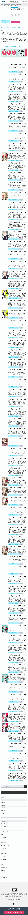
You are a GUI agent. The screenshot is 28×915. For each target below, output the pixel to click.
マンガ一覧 (13, 4)
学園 (2, 864)
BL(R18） (3, 872)
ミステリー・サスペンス (6, 831)
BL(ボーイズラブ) (5, 845)
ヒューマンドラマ (5, 826)
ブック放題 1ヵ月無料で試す (14, 912)
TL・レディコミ (4, 816)
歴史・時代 (3, 842)
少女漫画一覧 (18, 4)
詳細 (21, 71)
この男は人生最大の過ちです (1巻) (18, 10)
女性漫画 (3, 810)
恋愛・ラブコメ (4, 823)
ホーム (2, 4)
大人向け (3, 813)
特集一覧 (5, 877)
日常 (2, 834)
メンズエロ (3, 856)
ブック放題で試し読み (5, 21)
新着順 (2, 797)
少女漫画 (3, 805)
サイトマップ (14, 885)
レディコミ (3, 853)
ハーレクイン (4, 859)
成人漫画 (3, 870)
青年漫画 (3, 807)
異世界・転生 (4, 867)
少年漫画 (3, 802)
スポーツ (3, 840)
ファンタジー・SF (5, 837)
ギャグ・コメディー (4, 5)
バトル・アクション (5, 829)
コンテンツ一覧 (7, 4)
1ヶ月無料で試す (15, 22)
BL (2, 818)
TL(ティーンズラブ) (5, 851)
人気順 (2, 794)
